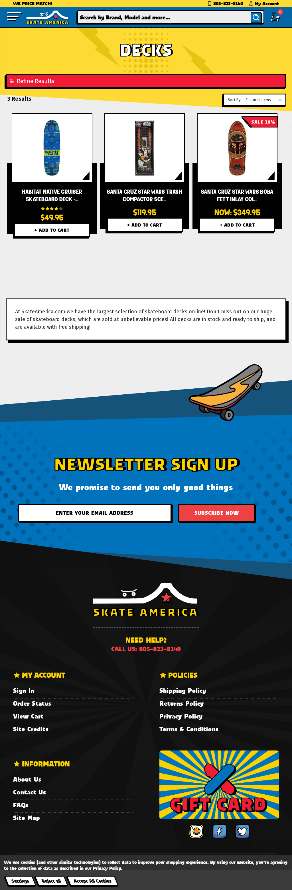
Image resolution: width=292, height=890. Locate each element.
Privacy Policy (181, 716)
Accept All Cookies (92, 880)
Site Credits (30, 728)
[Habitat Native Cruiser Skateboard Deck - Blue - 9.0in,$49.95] (52, 148)
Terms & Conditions (188, 728)
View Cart (28, 716)
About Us (27, 779)
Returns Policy (181, 703)
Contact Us (29, 792)
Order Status (32, 703)
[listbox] (265, 99)
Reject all (51, 880)
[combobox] (170, 17)
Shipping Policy (182, 690)
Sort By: (234, 100)
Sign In (24, 690)
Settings (20, 880)
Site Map (26, 817)
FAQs (20, 804)
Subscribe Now (216, 512)
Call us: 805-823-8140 (146, 648)
